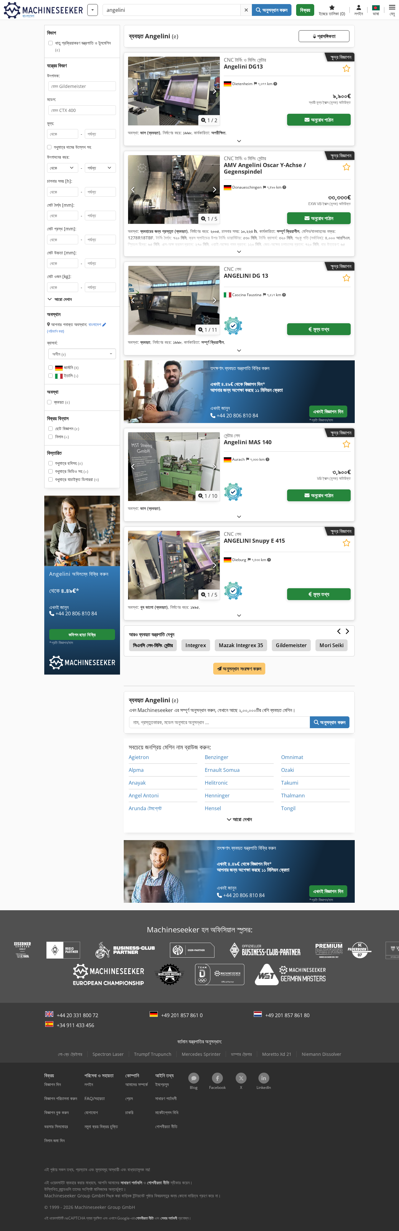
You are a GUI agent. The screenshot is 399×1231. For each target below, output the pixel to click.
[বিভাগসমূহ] (92, 10)
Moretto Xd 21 (276, 1054)
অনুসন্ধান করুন (274, 10)
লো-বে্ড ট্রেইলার (70, 1054)
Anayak (137, 782)
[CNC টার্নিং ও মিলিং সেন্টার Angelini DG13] (174, 91)
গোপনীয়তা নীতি (145, 1218)
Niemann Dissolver (321, 1054)
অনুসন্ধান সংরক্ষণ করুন (241, 668)
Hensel (213, 808)
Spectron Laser (108, 1054)
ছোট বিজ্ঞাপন (67, 428)
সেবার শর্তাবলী (169, 1218)
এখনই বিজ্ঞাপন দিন (328, 411)
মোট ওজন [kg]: (59, 276)
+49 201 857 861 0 (182, 1015)
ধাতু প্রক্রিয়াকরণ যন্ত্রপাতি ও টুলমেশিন (83, 46)
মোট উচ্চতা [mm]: (62, 253)
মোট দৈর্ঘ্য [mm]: (61, 205)
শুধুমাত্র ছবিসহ (69, 463)
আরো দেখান (242, 819)
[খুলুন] (239, 141)
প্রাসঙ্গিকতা (325, 36)
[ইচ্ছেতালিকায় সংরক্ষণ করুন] (346, 68)
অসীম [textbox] (59, 354)
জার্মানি (71, 367)
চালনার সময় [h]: (59, 181)
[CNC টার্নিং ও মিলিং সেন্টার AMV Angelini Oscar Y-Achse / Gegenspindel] (174, 189)
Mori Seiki (332, 645)
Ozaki (287, 770)
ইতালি (70, 375)
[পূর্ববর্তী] (133, 91)
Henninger (217, 795)
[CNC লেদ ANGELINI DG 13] (174, 300)
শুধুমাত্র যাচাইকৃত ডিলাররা (77, 479)
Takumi (289, 782)
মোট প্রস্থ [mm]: (61, 229)
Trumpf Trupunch (152, 1054)
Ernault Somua (222, 770)
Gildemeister (291, 645)
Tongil (288, 808)
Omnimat (292, 757)
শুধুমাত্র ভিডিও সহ (71, 471)
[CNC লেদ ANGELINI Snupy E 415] (174, 565)
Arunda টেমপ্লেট (145, 808)
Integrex (195, 645)
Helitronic (216, 782)
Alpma (136, 770)
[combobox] (82, 354)
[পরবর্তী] (214, 91)
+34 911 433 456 (75, 1025)
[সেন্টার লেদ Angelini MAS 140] (174, 466)
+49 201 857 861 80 (287, 1015)
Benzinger (216, 757)
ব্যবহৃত (62, 402)
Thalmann (293, 795)
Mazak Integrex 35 (241, 645)
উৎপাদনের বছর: (58, 157)
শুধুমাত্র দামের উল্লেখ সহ (72, 147)
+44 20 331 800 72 (77, 1015)
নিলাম (62, 437)
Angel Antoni (144, 795)
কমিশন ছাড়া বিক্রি (82, 634)
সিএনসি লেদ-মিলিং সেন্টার (153, 645)
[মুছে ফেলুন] (246, 10)
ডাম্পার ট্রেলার (241, 1054)
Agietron (139, 757)
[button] (392, 10)
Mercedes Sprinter (201, 1054)
